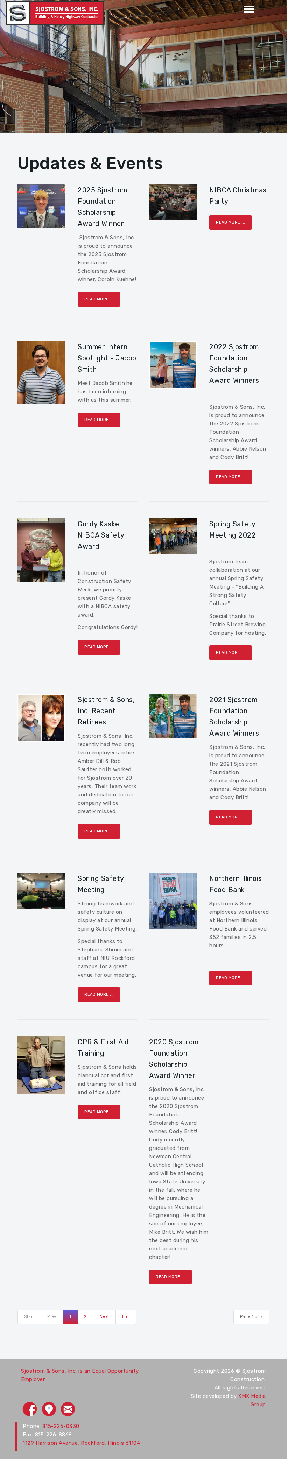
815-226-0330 (60, 1426)
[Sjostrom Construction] (55, 12)
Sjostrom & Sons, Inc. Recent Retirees (106, 710)
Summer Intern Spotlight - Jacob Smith (107, 358)
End (126, 1316)
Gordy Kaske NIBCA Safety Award (101, 535)
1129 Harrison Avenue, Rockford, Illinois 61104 (81, 1443)
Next (104, 1316)
